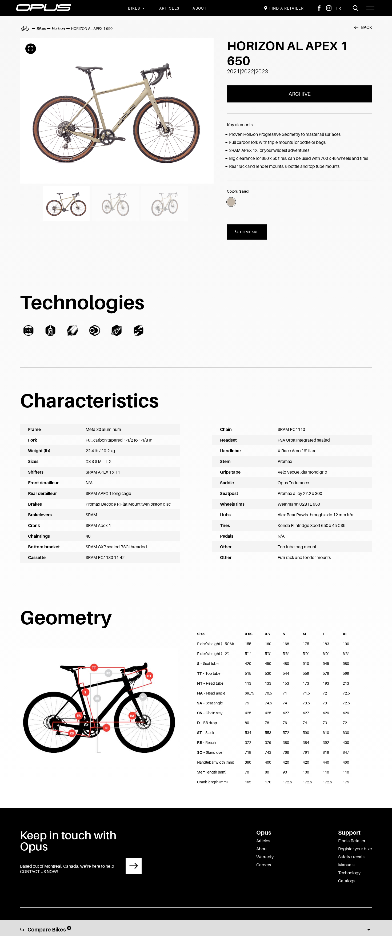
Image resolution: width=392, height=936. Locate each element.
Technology (349, 872)
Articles (169, 8)
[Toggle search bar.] (355, 8)
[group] (117, 111)
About (200, 8)
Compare (249, 232)
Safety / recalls (351, 856)
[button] (370, 8)
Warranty (265, 856)
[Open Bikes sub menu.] (143, 8)
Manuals (346, 864)
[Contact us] (134, 866)
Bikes (134, 8)
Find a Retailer (351, 840)
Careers (263, 864)
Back (366, 27)
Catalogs (346, 880)
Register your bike (355, 848)
